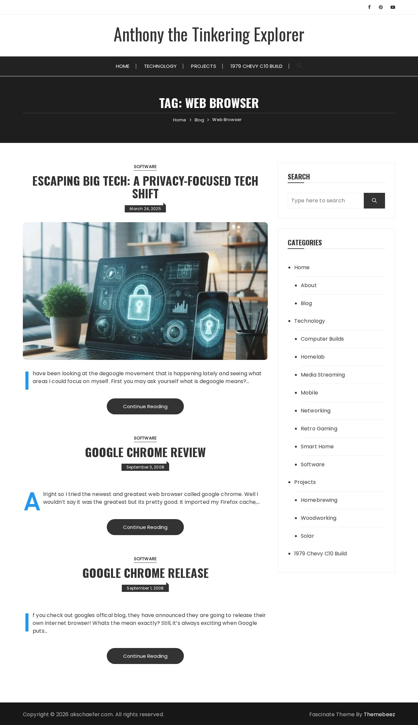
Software (145, 166)
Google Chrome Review (145, 451)
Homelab (313, 357)
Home (123, 66)
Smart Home (317, 446)
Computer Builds (322, 339)
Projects (203, 66)
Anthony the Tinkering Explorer (209, 33)
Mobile (309, 392)
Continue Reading (145, 406)
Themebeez (379, 714)
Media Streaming (323, 374)
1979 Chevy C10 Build (256, 66)
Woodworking (319, 518)
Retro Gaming (319, 428)
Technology (160, 66)
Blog (306, 303)
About (309, 285)
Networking (316, 410)
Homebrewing (319, 500)
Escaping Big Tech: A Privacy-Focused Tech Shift (145, 187)
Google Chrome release (145, 572)
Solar (307, 536)
